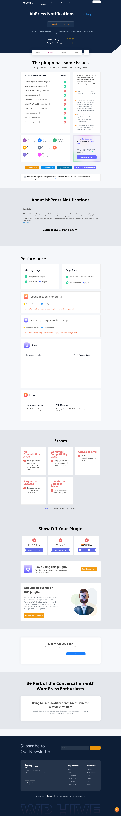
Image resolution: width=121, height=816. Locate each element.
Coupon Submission (73, 778)
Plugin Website (47, 167)
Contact (89, 784)
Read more (48, 509)
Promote (73, 2)
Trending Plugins (49, 2)
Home (42, 2)
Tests (51, 53)
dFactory (85, 14)
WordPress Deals (81, 2)
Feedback (89, 778)
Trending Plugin (72, 775)
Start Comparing (88, 569)
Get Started (96, 2)
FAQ (88, 781)
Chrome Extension (72, 784)
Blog (69, 2)
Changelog (76, 53)
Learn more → (51, 179)
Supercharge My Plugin (35, 615)
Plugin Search (71, 781)
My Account (43, 4)
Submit (76, 654)
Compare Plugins (59, 2)
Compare (63, 53)
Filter (65, 2)
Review (37, 53)
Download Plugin (31, 167)
